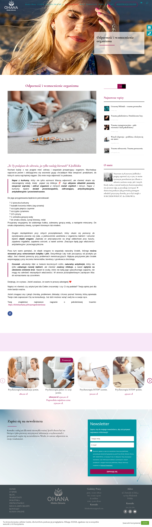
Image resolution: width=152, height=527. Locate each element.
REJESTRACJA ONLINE (126, 4)
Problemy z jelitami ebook (23, 389)
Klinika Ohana (30, 5)
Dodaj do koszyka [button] (23, 387)
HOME (12, 489)
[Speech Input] (124, 86)
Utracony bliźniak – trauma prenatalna (126, 106)
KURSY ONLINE (71, 5)
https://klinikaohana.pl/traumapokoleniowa (26, 305)
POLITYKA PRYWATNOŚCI (16, 501)
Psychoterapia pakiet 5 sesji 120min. (93, 391)
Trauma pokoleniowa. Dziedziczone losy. (127, 116)
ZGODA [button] (145, 523)
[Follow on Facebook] (125, 511)
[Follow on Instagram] (130, 511)
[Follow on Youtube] (135, 511)
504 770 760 (130, 507)
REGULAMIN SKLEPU (19, 506)
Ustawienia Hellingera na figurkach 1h (58, 391)
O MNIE (40, 5)
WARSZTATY (91, 5)
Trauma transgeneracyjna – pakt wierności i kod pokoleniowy (123, 126)
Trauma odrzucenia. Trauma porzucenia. (127, 148)
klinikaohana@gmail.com (94, 508)
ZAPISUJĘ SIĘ (112, 471)
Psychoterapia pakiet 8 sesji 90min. (128, 391)
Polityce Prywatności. (107, 465)
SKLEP (101, 5)
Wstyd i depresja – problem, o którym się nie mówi (127, 138)
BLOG (82, 5)
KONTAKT (109, 5)
